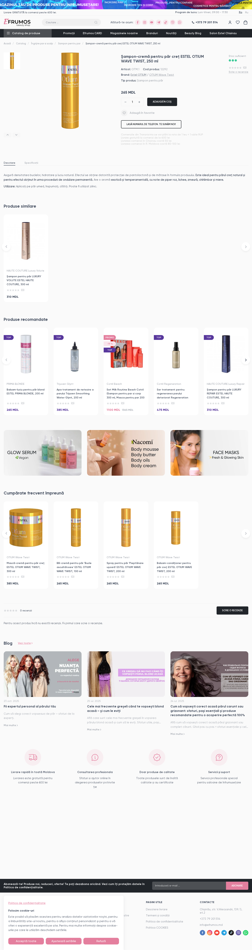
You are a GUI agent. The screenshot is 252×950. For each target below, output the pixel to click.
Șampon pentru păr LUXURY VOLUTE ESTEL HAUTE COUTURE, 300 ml (24, 280)
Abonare (237, 885)
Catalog (21, 43)
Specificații (31, 162)
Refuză (101, 941)
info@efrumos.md (211, 925)
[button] (7, 135)
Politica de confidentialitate (164, 921)
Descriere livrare (157, 909)
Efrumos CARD (92, 33)
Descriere (9, 162)
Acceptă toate (26, 941)
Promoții (69, 33)
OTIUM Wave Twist (161, 74)
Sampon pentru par (69, 43)
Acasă (7, 43)
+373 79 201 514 (210, 918)
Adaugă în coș (162, 101)
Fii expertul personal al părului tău (30, 706)
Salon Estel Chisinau (223, 33)
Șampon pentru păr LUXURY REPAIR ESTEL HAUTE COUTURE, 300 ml (224, 393)
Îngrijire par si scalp (42, 43)
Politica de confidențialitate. (23, 887)
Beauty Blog (193, 33)
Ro (240, 12)
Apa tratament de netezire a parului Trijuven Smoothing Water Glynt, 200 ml (75, 393)
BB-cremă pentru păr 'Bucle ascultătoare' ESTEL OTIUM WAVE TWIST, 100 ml (74, 567)
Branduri (152, 33)
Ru (246, 12)
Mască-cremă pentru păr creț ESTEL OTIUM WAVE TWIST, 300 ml (25, 567)
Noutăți (171, 33)
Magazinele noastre (124, 33)
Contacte (207, 902)
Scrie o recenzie (238, 71)
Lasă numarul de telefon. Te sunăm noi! (151, 124)
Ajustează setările (63, 941)
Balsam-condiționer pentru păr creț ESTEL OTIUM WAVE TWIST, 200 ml (174, 567)
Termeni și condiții (158, 915)
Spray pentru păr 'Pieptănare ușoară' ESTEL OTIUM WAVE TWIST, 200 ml (125, 567)
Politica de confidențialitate (27, 903)
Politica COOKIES (157, 927)
